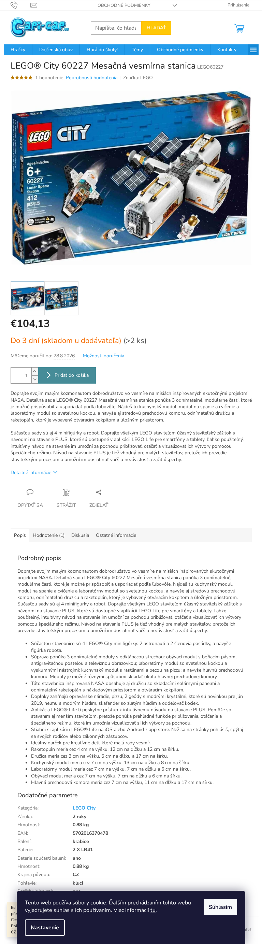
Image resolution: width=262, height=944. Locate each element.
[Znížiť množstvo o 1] (34, 379)
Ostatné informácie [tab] (116, 535)
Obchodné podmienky (124, 5)
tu (153, 910)
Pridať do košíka (72, 375)
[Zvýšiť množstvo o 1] (34, 371)
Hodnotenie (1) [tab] (48, 535)
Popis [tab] (20, 535)
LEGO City (84, 808)
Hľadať (156, 28)
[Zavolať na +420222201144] (21, 5)
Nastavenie (45, 927)
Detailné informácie (31, 472)
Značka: (138, 77)
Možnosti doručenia (103, 356)
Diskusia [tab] (80, 535)
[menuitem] (18, 49)
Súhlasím (220, 907)
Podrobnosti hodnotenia (91, 77)
